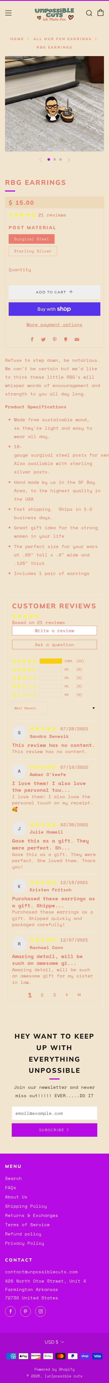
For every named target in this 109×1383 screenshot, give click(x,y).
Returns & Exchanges (31, 1215)
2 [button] (42, 994)
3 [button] (54, 994)
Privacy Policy (24, 1243)
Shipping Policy (26, 1206)
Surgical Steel (31, 239)
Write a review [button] (54, 630)
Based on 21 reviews (38, 622)
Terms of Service (27, 1224)
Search (13, 1178)
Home (17, 39)
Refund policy (23, 1233)
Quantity (20, 269)
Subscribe (51, 1130)
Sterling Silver (33, 251)
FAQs (10, 1187)
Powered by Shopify (54, 1369)
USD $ (51, 1342)
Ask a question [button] (54, 644)
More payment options (54, 324)
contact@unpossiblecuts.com (41, 1271)
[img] (44, 728)
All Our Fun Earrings (63, 39)
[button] (49, 159)
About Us (16, 1196)
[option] (54, 103)
